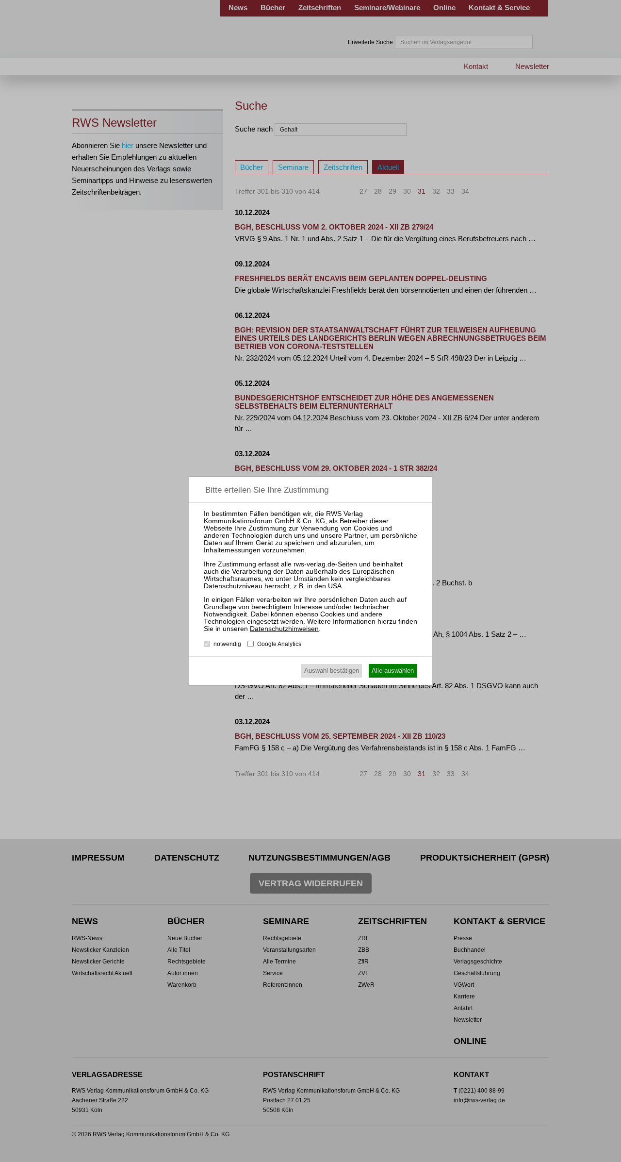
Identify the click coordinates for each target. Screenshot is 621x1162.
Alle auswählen (393, 670)
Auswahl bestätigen (331, 670)
